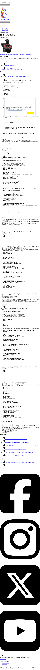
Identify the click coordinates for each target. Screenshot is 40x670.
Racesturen (4, 25)
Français (4, 7)
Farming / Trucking (5, 29)
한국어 (4, 15)
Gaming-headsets (5, 28)
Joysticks (3, 26)
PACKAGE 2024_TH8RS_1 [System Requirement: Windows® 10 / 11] (15, 77)
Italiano (4, 11)
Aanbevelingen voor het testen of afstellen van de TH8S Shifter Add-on (17, 442)
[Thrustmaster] (2, 24)
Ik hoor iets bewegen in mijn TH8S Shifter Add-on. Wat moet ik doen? (16, 455)
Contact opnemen (3, 659)
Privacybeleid (4, 664)
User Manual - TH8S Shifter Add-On (12, 69)
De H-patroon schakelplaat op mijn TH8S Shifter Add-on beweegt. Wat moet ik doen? (19, 452)
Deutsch (4, 9)
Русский (4, 13)
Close (6, 150)
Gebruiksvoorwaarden (5, 663)
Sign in (6, 32)
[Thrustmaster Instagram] (20, 561)
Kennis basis (15, 54)
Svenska (4, 17)
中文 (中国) (5, 14)
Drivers (5, 54)
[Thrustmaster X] (20, 607)
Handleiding (2, 54)
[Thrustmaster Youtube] (20, 653)
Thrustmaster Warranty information (11, 65)
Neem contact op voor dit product (25, 54)
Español (4, 10)
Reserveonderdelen (5, 30)
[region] (20, 107)
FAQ (18, 54)
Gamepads (4, 27)
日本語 (4, 16)
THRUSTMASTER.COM (4, 19)
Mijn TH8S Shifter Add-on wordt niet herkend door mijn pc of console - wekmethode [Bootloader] (21, 445)
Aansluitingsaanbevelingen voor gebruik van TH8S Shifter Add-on (16, 439)
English (4, 8)
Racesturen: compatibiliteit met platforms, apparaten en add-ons (15, 449)
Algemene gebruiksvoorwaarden (12, 110)
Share (3, 150)
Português (4, 12)
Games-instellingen (10, 54)
